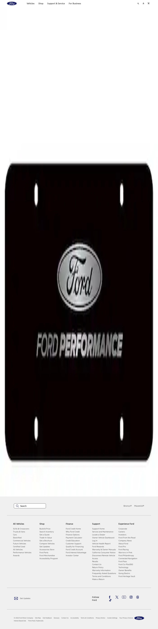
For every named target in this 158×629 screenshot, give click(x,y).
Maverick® (139, 506)
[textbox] (30, 506)
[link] (38, 618)
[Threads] (137, 597)
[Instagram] (131, 597)
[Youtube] (124, 597)
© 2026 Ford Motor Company (23, 618)
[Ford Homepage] (139, 618)
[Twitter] (116, 597)
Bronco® (128, 506)
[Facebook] (110, 597)
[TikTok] (110, 600)
